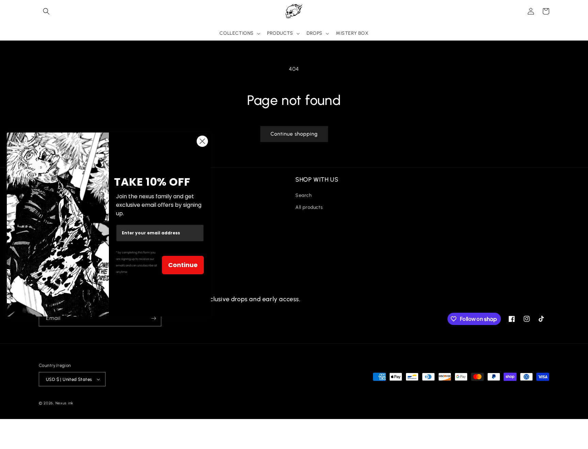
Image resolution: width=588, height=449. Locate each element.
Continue (183, 265)
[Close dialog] (202, 141)
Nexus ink (64, 403)
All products (309, 207)
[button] (46, 11)
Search (303, 195)
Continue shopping (294, 134)
